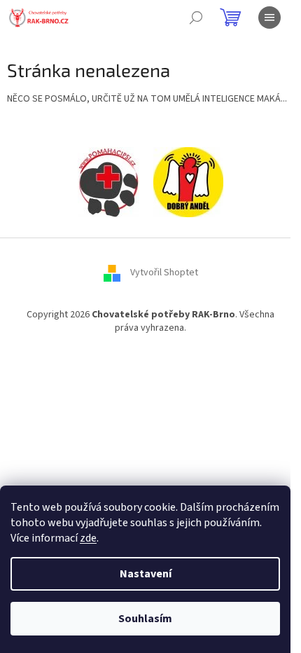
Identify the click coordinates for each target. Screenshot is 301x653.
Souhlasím (145, 618)
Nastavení (146, 574)
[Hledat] (196, 18)
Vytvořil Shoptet (164, 273)
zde (88, 538)
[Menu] (269, 18)
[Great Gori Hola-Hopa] (108, 181)
